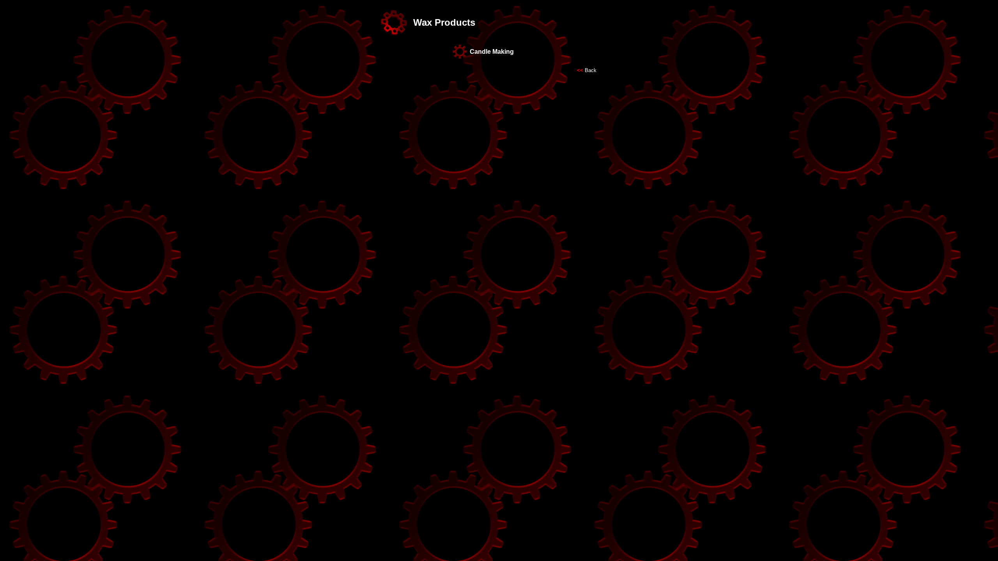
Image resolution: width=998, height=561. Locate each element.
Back (590, 70)
